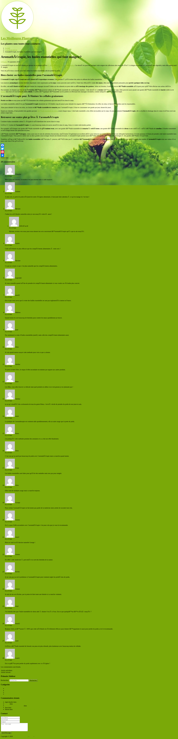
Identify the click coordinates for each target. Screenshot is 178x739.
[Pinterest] (89, 152)
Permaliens (15, 176)
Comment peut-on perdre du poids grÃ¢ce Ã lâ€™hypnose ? (32, 672)
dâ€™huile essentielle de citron (47, 111)
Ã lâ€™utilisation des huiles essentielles (61, 65)
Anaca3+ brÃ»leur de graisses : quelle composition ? (30, 704)
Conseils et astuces (15, 158)
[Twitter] (89, 148)
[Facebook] (89, 145)
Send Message (6, 733)
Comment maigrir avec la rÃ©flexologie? (26, 670)
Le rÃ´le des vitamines (24, 702)
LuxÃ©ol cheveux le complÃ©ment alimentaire (28, 709)
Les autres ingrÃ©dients (13, 690)
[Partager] (89, 155)
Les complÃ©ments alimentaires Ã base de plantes (21, 692)
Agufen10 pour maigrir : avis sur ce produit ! (41, 706)
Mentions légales (40, 736)
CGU (31, 736)
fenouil (3, 92)
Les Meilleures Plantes (16, 38)
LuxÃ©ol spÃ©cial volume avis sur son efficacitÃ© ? (29, 707)
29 (21, 62)
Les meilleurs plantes (12, 694)
